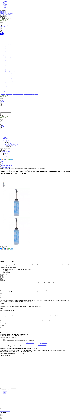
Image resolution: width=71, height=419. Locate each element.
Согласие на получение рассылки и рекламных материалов (11, 374)
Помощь (2, 376)
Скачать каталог (3, 250)
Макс (1, 404)
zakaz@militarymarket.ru (6, 151)
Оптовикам (2, 377)
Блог (1, 369)
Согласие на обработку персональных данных (9, 373)
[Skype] (10, 159)
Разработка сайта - (5, 411)
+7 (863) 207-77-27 (43, 343)
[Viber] (7, 159)
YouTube (5, 156)
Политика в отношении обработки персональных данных (11, 371)
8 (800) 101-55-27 (3, 11)
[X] (5, 159)
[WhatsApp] (9, 159)
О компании (2, 368)
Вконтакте (6, 153)
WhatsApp (2, 406)
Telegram (5, 154)
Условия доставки (3, 379)
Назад (6, 141)
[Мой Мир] (4, 159)
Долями (1, 380)
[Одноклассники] (2, 159)
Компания (2, 367)
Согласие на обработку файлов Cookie (7, 372)
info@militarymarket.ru (30, 343)
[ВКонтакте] (1, 159)
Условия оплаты (3, 378)
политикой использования (24, 416)
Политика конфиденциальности (6, 370)
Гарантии (2, 383)
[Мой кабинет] (35, 103)
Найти (2, 415)
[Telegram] (12, 159)
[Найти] (0, 114)
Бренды (1, 382)
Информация (2, 375)
